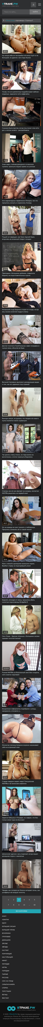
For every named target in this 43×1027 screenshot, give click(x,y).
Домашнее (6, 940)
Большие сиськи (9, 926)
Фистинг (5, 998)
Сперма (5, 988)
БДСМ (4, 923)
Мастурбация (7, 957)
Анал (4, 916)
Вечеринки (6, 933)
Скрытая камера (8, 984)
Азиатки (5, 920)
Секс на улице (7, 981)
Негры (4, 967)
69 (34, 905)
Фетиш (4, 995)
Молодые (5, 964)
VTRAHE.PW (13, 1014)
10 (24, 905)
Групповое (6, 937)
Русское (5, 978)
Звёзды (5, 947)
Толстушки (6, 991)
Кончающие (7, 954)
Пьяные (5, 974)
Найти (35, 12)
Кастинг (5, 950)
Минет (4, 961)
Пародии (5, 971)
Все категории (21, 911)
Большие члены (8, 930)
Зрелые (5, 943)
